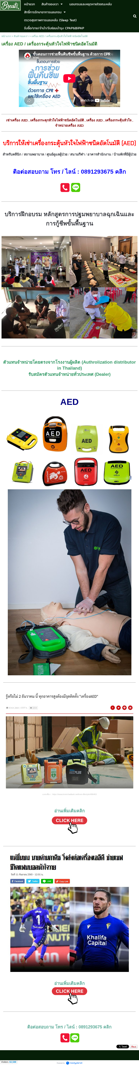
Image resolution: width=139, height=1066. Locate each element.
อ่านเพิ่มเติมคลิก (69, 810)
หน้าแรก (6, 36)
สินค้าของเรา (21, 36)
